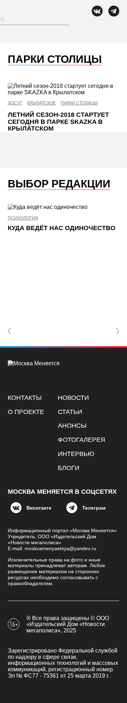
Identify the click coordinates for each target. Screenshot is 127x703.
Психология (23, 218)
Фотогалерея (81, 439)
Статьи (70, 411)
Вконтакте (39, 508)
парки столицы (79, 103)
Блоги (68, 467)
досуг (15, 103)
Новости (73, 397)
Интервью (76, 453)
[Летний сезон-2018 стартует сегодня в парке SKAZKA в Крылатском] (63, 89)
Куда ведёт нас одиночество (61, 228)
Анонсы (72, 425)
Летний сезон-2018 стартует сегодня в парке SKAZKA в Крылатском (58, 121)
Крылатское (41, 103)
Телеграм (93, 508)
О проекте (26, 411)
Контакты (25, 397)
